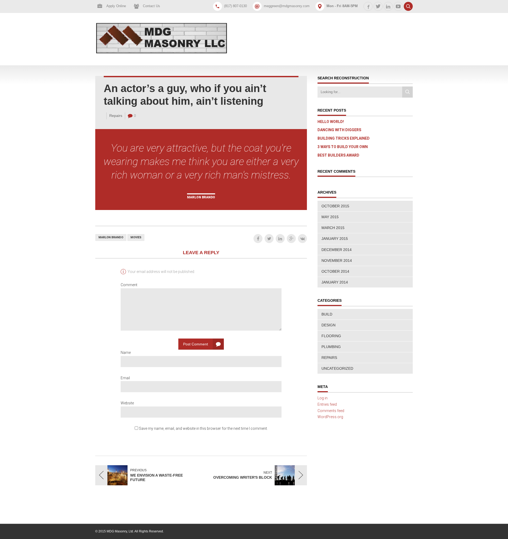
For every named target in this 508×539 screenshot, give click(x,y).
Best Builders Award (338, 155)
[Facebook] (257, 238)
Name (126, 352)
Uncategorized (337, 368)
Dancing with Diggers (339, 130)
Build (326, 314)
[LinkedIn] (280, 238)
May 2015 (330, 217)
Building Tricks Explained (344, 138)
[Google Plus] (291, 238)
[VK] (302, 238)
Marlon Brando (110, 237)
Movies (135, 237)
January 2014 (334, 282)
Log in (323, 398)
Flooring (331, 336)
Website (127, 403)
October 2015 (335, 206)
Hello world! (331, 122)
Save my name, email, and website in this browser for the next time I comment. (203, 428)
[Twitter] (269, 238)
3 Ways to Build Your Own (343, 147)
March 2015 (332, 228)
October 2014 (335, 271)
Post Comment (195, 344)
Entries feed (327, 404)
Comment (129, 285)
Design (328, 325)
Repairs (115, 115)
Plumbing (331, 347)
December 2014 (336, 250)
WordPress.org (330, 417)
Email (125, 378)
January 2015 (334, 238)
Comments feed (331, 411)
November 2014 (336, 260)
